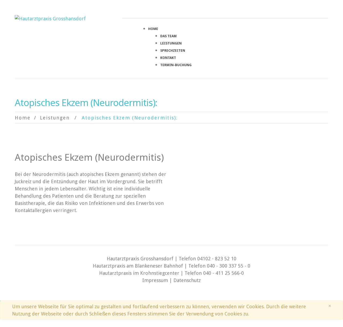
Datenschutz (187, 280)
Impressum (155, 280)
